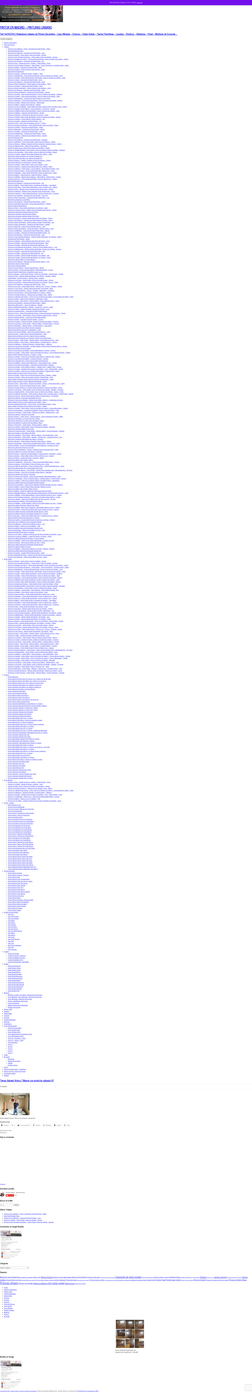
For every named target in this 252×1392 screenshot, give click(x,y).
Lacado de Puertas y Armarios (16, 956)
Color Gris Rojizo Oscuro (15, 931)
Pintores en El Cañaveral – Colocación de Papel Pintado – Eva (26, 61)
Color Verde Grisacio (14, 939)
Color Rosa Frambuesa (14, 945)
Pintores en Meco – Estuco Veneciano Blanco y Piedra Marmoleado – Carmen (30, 270)
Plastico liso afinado (26, 1283)
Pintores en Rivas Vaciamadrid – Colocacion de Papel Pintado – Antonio (29, 92)
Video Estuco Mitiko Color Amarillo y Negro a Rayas (23, 489)
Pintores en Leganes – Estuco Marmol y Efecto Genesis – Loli (26, 119)
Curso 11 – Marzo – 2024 (15, 1040)
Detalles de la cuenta (14, 1061)
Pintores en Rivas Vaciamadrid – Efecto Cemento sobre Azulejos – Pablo (29, 84)
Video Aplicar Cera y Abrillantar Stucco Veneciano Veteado (24, 522)
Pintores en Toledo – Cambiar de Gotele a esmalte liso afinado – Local (28, 309)
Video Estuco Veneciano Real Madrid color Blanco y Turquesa (25, 439)
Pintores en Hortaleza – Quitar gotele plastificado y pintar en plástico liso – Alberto (32, 187)
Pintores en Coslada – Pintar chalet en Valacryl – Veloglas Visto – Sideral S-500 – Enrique (34, 367)
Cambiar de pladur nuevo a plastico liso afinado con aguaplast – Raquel (29, 148)
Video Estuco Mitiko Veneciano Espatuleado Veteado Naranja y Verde (28, 512)
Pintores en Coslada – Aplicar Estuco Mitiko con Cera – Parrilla (26, 543)
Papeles (6, 964)
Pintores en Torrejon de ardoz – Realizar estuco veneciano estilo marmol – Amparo (32, 210)
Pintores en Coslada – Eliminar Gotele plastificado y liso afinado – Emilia (29, 257)
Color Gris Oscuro (13, 929)
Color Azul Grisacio (13, 916)
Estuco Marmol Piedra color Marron (18, 695)
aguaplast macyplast (27, 1277)
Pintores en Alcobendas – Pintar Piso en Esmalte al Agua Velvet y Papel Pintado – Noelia (34, 443)
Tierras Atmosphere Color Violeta (17, 850)
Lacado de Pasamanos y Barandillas (18, 962)
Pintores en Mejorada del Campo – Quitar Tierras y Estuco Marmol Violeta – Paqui (32, 404)
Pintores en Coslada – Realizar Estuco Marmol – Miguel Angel (26, 103)
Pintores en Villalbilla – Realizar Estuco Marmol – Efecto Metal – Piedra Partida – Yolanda (34, 177)
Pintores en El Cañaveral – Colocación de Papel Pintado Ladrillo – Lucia (28, 262)
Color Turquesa (12, 949)
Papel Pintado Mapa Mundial (16, 985)
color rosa (11, 943)
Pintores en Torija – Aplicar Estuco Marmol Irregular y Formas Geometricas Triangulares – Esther (36, 313)
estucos (51, 1280)
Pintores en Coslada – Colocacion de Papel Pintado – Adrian (25, 127)
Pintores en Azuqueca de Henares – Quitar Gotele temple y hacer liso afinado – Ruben (33, 125)
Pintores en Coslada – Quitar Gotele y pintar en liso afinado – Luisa (28, 164)
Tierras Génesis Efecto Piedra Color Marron (20, 865)
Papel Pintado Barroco (14, 972)
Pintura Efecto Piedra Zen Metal (17, 904)
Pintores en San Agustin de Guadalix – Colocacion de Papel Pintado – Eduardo (31, 365)
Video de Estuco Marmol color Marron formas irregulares (24, 328)
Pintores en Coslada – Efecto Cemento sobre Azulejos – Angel (26, 69)
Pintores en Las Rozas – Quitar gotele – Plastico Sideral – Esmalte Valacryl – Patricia (33, 324)
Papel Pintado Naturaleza (15, 978)
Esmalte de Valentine (186, 1277)
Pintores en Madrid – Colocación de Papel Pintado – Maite (25, 67)
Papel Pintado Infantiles (15, 989)
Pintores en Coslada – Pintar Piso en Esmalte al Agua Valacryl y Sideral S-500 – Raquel (33, 371)
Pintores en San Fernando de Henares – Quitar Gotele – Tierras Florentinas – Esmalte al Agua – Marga (38, 65)
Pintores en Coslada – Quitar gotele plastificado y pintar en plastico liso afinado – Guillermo (35, 94)
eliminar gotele (158, 1277)
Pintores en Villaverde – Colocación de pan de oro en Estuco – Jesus (28, 115)
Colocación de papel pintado (128, 1277)
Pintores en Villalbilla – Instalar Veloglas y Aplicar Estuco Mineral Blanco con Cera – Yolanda (35, 503)
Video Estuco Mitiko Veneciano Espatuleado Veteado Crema (25, 528)
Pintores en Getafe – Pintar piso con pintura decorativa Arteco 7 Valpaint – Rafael (32, 375)
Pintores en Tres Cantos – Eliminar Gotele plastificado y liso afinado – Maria (30, 288)
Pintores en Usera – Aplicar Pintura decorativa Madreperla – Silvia (27, 334)
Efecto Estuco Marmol (147, 1277)
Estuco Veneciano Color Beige (16, 766)
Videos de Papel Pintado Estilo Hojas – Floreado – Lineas (25, 355)
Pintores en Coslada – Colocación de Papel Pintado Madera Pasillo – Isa (29, 233)
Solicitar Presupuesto (10, 43)
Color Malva (11, 933)
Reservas (6, 1022)
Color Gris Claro (12, 927)
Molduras (6, 993)
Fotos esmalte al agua (110, 1280)
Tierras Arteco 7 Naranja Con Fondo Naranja (20, 836)
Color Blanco (11, 923)
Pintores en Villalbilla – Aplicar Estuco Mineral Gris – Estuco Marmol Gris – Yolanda (32, 363)
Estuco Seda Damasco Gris (16, 768)
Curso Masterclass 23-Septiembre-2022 (20, 1034)
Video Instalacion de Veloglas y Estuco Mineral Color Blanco (25, 501)
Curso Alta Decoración (10, 1026)
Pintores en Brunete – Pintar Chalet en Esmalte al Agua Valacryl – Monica (29, 441)
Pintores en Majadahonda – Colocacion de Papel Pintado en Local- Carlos (29, 98)
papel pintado (176, 1280)
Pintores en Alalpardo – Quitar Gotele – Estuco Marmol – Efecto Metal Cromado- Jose (33, 590)
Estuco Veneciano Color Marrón (17, 772)
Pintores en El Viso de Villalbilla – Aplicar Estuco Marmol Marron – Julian (29, 332)
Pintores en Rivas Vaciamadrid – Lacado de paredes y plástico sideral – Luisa (31, 229)
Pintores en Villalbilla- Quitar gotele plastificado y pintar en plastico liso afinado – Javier (34, 111)
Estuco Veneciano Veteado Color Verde (19, 737)
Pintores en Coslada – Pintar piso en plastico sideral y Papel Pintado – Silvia (30, 377)
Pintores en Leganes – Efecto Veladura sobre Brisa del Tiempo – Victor (29, 241)
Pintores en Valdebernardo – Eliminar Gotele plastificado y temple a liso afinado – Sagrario (34, 249)
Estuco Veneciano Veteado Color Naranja (20, 714)
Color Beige (11, 921)
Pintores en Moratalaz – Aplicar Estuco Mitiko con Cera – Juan (26, 530)
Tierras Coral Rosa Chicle (15, 817)
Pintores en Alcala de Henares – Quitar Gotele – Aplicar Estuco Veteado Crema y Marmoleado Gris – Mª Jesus (40, 470)
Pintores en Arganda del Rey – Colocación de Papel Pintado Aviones (27, 311)
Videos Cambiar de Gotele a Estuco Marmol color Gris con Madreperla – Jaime (30, 379)
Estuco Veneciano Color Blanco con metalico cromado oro (24, 685)
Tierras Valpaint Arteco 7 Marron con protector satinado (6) (27, 1080)
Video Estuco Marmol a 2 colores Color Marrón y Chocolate (25, 452)
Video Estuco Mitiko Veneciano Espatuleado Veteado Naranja (25, 545)
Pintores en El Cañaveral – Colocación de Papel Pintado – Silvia (26, 82)
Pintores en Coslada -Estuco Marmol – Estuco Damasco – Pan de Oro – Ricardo (31, 109)
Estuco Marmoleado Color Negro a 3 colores (21, 726)
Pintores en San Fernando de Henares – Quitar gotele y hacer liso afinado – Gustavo (33, 57)
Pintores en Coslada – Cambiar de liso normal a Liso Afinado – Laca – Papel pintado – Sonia (35, 795)
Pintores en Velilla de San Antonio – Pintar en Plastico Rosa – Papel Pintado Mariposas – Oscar (36, 466)
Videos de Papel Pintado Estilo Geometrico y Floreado (23, 518)
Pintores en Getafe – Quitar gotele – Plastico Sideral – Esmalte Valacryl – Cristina (32, 342)
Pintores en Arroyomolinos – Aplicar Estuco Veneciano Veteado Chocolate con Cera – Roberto (35, 485)
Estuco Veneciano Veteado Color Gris (19, 735)
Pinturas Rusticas (9, 871)
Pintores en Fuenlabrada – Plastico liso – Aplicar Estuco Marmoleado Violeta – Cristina (33, 462)
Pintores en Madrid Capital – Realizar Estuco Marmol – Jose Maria (27, 146)
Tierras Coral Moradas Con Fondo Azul (19, 826)
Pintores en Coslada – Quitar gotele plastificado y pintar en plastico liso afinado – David (34, 96)
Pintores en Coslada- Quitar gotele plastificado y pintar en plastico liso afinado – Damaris (34, 117)
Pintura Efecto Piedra (14, 898)
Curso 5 (10, 1053)
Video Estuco (70, 1283)
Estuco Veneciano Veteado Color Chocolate (20, 712)
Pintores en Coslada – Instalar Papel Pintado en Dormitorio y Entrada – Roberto (31, 520)
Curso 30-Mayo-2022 (14, 1032)
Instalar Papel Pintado (163, 1280)
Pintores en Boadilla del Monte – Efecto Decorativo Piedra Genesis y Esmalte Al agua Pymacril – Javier (38, 493)
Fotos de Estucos (9, 45)
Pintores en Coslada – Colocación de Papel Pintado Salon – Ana (26, 251)
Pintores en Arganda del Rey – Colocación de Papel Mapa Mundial (27, 317)
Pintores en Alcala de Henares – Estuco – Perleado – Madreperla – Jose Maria (31, 290)
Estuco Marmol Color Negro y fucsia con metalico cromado (25, 720)
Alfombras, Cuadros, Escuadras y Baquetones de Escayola (25, 995)
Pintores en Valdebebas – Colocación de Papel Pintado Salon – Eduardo (29, 231)
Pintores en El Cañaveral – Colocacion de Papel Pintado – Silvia (26, 90)
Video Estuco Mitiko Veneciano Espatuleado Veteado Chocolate (26, 483)
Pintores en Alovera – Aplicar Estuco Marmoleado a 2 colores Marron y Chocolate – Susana (34, 454)
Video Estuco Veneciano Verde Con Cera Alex (21, 447)
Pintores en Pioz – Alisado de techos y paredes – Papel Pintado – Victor (29, 63)
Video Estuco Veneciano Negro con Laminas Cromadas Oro (25, 158)
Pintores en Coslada (211, 1280)
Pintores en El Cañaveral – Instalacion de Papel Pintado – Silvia (26, 284)
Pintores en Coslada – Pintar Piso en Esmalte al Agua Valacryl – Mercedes (30, 472)
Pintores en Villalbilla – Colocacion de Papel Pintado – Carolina (26, 113)
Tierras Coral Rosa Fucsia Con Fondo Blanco (21, 821)
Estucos (6, 675)
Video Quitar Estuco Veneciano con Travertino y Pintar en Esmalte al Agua (29, 338)
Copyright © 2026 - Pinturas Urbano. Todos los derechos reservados (18, 1391)
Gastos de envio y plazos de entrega (14, 1071)
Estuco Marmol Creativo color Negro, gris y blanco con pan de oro (27, 681)
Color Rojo (11, 941)
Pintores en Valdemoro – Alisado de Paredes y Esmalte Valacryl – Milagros (30, 344)
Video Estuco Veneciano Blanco (17, 266)
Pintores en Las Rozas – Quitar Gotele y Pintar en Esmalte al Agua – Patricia (30, 280)
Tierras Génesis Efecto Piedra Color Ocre (20, 859)
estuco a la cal (210, 1277)
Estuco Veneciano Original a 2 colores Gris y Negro (23, 710)
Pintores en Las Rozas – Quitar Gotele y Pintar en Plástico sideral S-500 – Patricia (32, 315)
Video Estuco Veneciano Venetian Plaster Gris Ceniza (23, 216)
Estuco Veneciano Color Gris (16, 764)
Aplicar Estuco (47, 1277)
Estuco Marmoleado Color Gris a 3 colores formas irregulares (26, 724)
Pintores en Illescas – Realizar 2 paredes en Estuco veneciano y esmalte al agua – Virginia (34, 144)
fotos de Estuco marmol (83, 1280)
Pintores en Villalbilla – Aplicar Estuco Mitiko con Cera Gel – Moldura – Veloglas (31, 549)
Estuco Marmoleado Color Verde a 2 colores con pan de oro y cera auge (29, 747)
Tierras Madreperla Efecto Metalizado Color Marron (23, 869)
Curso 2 (10, 1047)
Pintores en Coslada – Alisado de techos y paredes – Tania (25, 74)
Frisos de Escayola (13, 1003)
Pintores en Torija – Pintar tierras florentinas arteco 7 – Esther (27, 123)
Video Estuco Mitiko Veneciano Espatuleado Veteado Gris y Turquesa (28, 514)
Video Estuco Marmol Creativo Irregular (19, 348)
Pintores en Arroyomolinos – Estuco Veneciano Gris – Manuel (26, 268)
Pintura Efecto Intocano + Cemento (18, 875)
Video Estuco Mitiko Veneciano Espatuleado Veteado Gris (24, 551)
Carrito (6, 1067)
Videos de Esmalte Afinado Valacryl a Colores (21, 532)
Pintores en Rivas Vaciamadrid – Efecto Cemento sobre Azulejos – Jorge (29, 88)
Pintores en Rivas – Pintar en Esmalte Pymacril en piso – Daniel (27, 386)
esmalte (166, 1277)
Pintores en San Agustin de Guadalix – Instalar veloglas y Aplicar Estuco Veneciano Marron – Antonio (37, 346)
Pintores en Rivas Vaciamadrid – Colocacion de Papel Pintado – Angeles (29, 224)
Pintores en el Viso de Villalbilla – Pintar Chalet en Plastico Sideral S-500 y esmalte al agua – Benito (37, 107)
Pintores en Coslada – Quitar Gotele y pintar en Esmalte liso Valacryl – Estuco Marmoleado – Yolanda (38, 408)
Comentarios (7, 1024)
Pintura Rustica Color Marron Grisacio (19, 892)
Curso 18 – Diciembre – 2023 (16, 1038)
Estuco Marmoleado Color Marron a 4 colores (21, 757)
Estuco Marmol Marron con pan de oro (19, 755)
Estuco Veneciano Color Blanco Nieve (18, 761)
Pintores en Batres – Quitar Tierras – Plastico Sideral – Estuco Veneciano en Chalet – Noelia (35, 417)
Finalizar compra (13, 1065)
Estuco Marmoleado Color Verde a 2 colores (20, 745)
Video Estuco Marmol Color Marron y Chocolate (21, 474)
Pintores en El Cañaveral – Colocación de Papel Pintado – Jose (26, 53)
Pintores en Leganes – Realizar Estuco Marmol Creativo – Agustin (27, 136)
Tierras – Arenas (9, 803)
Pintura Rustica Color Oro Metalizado (18, 879)
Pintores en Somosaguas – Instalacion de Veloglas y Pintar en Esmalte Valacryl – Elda (33, 410)
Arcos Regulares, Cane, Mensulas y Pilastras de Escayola (25, 997)
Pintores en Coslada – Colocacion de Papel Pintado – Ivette (25, 131)
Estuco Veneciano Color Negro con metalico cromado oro (24, 687)
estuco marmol (220, 1277)
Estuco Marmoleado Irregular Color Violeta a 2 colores (23, 739)
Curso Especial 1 (13, 1042)
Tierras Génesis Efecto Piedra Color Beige (20, 857)
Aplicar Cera (37, 1277)
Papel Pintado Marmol (14, 966)
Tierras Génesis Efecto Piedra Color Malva (20, 863)
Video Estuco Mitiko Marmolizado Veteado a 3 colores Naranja (26, 538)
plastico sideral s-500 (42, 1283)
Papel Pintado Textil (13, 991)
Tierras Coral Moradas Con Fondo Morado (20, 830)
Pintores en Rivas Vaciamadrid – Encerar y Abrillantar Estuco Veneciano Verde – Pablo (33, 450)
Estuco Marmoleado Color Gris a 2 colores (20, 718)
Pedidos (10, 1063)
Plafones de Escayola (14, 1007)
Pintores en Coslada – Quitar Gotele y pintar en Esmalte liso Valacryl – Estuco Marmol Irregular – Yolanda (39, 352)
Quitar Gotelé (8, 559)
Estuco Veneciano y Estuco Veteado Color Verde (22, 774)
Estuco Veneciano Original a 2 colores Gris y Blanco (23, 708)
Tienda (6, 1055)
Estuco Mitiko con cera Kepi (29, 1280)
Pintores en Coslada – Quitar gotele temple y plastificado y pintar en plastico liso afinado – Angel (36, 78)
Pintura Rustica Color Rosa (16, 896)
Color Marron (11, 935)
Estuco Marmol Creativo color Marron (19, 697)
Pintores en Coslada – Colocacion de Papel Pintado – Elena (25, 86)
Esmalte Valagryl (196, 1277)
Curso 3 (10, 1049)
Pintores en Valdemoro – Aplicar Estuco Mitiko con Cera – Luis (26, 524)
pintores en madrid (222, 1280)
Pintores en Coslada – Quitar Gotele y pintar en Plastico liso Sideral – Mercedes (31, 427)
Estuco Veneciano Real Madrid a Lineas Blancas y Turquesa (25, 704)
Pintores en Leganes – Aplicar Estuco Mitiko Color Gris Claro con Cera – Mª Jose (32, 499)
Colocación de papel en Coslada (107, 1277)
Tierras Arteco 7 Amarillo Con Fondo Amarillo (21, 813)
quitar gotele (58, 1283)
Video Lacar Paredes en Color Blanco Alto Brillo (21, 433)
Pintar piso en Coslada (187, 1280)
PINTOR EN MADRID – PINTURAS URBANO (26, 27)
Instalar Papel (150, 1280)
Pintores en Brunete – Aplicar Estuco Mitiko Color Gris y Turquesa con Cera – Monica (33, 516)
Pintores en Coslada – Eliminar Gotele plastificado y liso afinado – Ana (28, 255)
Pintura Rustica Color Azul (15, 887)
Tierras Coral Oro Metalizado (16, 807)
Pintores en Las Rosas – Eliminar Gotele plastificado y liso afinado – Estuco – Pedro (33, 282)
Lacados (6, 952)
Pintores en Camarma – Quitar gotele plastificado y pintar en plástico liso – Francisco (33, 193)
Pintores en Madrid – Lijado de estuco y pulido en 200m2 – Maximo (27, 175)
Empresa (6, 1300)
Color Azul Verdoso (13, 918)
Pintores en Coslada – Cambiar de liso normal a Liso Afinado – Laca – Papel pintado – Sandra (35, 369)
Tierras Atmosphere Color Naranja (18, 854)
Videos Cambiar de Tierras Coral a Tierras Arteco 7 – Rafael (25, 373)
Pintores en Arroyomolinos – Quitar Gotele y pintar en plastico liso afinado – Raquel (32, 152)
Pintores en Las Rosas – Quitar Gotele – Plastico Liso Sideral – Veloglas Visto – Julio (33, 412)
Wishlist (6, 1075)
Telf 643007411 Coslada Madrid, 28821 (88, 1391)
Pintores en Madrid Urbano (238, 1280)
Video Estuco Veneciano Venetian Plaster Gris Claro (23, 212)
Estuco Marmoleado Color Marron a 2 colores (21, 749)
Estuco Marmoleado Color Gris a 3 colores (20, 728)
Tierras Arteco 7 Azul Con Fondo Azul (18, 815)
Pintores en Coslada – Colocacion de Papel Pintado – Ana (24, 121)
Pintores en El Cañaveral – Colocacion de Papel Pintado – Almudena (27, 140)
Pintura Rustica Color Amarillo (16, 885)
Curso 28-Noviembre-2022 (15, 1036)
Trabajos (6, 47)
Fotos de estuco (71, 1280)
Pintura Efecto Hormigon (15, 908)
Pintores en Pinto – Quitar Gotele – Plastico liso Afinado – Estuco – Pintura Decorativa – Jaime (36, 383)
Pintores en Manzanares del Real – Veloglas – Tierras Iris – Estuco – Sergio (30, 307)
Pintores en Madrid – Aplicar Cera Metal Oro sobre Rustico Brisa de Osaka (29, 491)
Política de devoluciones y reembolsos (15, 1069)
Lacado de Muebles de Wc (15, 960)
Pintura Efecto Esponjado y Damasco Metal (20, 900)
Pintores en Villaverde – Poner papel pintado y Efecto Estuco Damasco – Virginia (31, 142)
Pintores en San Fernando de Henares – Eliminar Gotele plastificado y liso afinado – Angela (34, 237)
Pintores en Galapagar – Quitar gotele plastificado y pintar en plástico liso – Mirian (32, 173)
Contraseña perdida (9, 1073)
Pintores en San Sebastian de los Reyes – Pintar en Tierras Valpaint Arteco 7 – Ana (32, 247)
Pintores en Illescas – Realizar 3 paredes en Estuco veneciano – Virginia (29, 160)
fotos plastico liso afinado (122, 1280)
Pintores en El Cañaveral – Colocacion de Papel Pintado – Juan (26, 235)
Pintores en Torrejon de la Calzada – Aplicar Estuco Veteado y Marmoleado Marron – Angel (34, 476)
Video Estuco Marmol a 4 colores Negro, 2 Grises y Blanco (25, 162)
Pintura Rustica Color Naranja (16, 894)
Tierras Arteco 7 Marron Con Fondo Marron (20, 842)
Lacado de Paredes (13, 954)
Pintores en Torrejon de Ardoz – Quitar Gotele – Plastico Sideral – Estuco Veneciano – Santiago (36, 431)
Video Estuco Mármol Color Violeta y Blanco (20, 460)
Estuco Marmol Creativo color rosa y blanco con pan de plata (25, 683)
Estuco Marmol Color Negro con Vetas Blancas (21, 689)
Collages (6, 1011)
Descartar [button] (140, 3)
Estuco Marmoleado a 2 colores (234, 1277)
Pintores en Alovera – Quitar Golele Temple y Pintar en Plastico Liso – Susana (31, 456)
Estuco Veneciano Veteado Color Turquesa (20, 778)
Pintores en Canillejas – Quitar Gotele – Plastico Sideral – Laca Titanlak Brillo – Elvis (33, 435)
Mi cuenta (7, 1057)
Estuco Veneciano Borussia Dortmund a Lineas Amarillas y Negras (27, 706)
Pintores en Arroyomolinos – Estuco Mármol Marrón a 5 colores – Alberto (29, 293)
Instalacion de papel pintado (138, 1280)
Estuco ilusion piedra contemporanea (19, 702)
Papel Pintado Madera (14, 980)
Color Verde (11, 937)
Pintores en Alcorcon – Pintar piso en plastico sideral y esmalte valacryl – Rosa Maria (33, 396)
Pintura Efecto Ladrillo (14, 910)
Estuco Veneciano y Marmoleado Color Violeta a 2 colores (24, 743)
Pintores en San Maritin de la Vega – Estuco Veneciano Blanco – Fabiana (29, 204)
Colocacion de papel (93, 1277)
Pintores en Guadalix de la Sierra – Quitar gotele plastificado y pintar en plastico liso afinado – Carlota (38, 59)
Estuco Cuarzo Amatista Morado (17, 693)
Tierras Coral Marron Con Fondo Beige (19, 838)
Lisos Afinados (8, 780)
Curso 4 (10, 1051)
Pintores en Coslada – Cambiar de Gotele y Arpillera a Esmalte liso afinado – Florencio (33, 321)
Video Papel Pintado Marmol (16, 72)
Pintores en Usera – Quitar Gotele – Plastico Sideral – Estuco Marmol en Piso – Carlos (33, 301)
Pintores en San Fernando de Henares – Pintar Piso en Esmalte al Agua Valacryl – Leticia (34, 497)
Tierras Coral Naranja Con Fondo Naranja (19, 832)
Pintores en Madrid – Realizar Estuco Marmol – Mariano (24, 105)
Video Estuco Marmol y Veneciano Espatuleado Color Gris (24, 398)
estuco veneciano (60, 1280)
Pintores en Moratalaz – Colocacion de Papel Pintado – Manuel (26, 129)
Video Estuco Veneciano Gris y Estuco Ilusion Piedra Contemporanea (28, 361)
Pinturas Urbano (9, 1283)
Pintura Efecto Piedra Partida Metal (18, 902)
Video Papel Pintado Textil (15, 138)
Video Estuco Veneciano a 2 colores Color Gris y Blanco (24, 419)
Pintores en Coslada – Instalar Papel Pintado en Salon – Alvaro (26, 553)
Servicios (6, 1018)
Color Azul (11, 914)
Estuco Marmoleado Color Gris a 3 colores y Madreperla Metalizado (27, 730)
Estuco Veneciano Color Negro (16, 691)
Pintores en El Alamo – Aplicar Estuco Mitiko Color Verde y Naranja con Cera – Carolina (33, 509)
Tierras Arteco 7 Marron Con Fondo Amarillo (20, 844)
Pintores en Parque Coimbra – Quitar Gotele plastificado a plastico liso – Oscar (31, 171)
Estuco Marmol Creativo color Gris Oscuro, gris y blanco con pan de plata (29, 679)
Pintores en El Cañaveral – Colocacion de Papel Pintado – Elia (26, 183)
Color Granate (12, 925)
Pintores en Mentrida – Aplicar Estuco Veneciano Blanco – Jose (26, 226)
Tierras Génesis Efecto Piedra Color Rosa (20, 861)
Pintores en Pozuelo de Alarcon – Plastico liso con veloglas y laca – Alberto (30, 295)
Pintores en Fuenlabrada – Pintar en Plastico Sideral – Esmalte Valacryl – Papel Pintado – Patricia (37, 478)
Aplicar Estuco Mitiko (79, 1277)
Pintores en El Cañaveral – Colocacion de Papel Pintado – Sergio (27, 202)
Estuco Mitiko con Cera (13, 1280)
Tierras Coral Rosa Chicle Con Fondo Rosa (20, 819)
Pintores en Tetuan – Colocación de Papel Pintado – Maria (25, 80)
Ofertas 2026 (8, 1009)
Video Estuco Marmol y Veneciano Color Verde (21, 414)
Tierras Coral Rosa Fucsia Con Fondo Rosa (20, 823)
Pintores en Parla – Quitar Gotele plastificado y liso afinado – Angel (28, 208)
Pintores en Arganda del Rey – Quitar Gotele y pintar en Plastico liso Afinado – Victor (33, 652)
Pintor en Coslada (199, 1280)
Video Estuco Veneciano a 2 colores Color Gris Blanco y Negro (26, 421)
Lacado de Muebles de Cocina (16, 958)
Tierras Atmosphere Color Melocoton (18, 852)
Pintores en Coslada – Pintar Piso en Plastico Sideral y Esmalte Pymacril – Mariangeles (34, 481)
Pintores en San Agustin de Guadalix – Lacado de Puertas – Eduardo (28, 359)
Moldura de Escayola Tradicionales (18, 1005)
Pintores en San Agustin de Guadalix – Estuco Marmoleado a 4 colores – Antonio (31, 350)
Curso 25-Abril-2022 (14, 1030)
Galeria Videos (8, 1013)
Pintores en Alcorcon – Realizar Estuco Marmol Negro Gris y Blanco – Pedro (30, 167)
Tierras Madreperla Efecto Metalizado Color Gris (22, 867)
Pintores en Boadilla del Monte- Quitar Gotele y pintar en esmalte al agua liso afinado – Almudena (36, 150)
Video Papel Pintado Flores (15, 51)
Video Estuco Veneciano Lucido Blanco (19, 200)
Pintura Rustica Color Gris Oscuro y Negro (20, 881)
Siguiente (2, 1184)
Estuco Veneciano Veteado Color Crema (19, 770)
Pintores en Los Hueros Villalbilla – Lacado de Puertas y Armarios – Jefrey (30, 536)
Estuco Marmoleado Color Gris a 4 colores (20, 753)
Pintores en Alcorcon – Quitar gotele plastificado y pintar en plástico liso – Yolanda (32, 179)
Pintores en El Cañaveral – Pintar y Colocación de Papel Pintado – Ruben (29, 49)
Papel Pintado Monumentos (16, 983)
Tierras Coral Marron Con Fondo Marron (19, 840)
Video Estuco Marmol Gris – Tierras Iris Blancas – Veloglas (25, 305)
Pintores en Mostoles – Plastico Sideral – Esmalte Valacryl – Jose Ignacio (30, 326)
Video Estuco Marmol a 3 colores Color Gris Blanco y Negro (25, 423)
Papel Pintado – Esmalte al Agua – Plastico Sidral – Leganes (26, 278)
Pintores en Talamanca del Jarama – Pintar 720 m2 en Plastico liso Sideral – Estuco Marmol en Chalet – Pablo (40, 297)
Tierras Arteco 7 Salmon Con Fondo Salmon (20, 846)
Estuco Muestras (13, 677)
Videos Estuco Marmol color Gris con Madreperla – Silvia (24, 330)
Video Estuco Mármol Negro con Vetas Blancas (21, 260)
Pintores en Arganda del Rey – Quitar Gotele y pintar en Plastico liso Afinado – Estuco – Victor (36, 392)
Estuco (203, 1277)
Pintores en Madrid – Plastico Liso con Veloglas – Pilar (24, 526)
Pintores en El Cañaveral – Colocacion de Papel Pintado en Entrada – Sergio (30, 220)
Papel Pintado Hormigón (15, 974)
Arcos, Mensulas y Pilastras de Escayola (20, 999)
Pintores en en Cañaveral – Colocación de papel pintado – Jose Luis (28, 195)
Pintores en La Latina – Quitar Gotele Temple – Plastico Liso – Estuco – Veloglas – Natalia (35, 286)
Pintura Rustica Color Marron (16, 890)
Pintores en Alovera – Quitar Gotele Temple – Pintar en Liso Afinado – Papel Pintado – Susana (35, 274)
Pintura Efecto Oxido (14, 877)
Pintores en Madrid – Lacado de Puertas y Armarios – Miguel (26, 458)
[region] (126, 1336)
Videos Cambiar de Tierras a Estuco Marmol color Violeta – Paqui (27, 402)
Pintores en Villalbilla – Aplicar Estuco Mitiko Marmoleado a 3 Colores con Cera (31, 540)
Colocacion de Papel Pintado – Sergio (19, 239)
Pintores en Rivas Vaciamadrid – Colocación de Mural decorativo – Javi (28, 198)
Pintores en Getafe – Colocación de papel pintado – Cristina (25, 319)
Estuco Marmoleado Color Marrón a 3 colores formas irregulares (27, 751)
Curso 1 (10, 1044)
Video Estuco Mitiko (80, 1283)
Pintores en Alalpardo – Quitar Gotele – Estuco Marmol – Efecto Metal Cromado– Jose (33, 169)
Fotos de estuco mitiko (96, 1280)
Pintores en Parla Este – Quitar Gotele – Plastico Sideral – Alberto (27, 425)
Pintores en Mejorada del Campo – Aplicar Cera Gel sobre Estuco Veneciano (30, 555)
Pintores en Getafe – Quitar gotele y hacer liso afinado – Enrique (27, 55)
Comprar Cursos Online (14, 1028)
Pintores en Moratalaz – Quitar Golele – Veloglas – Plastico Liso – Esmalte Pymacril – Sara (35, 437)
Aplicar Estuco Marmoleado (62, 1277)
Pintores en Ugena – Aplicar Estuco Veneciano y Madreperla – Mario (28, 299)
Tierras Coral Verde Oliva (15, 811)
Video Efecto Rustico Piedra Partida (18, 264)
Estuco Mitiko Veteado (43, 1280)
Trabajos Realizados (10, 1020)
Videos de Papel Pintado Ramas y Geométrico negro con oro (25, 272)
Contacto (6, 1016)
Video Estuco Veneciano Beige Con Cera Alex (21, 429)
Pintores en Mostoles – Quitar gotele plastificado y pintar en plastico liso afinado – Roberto (35, 100)
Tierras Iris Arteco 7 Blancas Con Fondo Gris (21, 809)
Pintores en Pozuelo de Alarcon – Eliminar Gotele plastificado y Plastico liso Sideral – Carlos (35, 388)
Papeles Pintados (9, 1310)
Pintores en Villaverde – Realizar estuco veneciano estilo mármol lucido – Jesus (31, 191)
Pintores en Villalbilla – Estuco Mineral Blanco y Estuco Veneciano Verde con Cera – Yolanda (35, 495)
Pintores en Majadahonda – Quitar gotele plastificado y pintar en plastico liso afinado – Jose (35, 76)
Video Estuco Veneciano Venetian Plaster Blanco (22, 214)
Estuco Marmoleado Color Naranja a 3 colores (21, 741)
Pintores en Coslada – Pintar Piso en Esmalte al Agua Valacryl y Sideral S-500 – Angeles (34, 357)
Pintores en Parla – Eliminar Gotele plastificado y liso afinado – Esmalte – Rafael (32, 276)
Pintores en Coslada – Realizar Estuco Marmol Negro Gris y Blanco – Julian (30, 154)
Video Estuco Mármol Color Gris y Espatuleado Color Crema (25, 468)
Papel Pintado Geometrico (15, 987)
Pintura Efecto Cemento (15, 873)
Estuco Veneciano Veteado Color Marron (19, 716)
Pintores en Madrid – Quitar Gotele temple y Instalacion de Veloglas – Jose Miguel (32, 185)
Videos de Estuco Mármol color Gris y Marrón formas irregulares (27, 336)
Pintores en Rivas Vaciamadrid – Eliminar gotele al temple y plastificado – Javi (31, 222)
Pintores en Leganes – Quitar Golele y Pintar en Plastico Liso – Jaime (28, 464)
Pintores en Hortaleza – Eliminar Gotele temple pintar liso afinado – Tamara (30, 218)
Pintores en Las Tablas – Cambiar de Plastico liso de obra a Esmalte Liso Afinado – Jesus (34, 534)
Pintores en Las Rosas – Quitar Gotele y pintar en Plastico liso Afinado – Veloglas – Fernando (35, 390)
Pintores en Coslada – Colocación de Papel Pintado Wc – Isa (25, 253)
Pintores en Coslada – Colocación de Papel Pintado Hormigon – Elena (28, 243)
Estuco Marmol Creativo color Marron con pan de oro (23, 700)
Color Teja (11, 947)
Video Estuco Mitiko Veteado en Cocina (19, 547)
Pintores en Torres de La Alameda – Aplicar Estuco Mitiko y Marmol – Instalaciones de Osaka (35, 400)
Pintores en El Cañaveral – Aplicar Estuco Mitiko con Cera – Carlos (27, 557)
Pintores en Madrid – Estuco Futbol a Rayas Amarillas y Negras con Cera (29, 487)
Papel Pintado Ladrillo (14, 970)
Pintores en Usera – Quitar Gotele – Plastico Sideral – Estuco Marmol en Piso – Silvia (33, 340)
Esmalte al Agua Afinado (11, 912)
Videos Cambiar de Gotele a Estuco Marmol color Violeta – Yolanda (27, 406)
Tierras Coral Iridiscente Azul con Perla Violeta (21, 848)
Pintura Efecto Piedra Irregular (17, 906)
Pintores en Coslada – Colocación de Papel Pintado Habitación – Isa (28, 245)
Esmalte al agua (174, 1277)
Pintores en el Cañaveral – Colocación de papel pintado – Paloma (27, 303)
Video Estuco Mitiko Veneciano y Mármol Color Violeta (23, 505)
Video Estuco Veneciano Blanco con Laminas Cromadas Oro (25, 156)
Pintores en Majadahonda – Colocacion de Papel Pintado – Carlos (27, 134)
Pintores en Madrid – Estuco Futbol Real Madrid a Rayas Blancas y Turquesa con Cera (33, 445)
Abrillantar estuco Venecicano (10, 1277)
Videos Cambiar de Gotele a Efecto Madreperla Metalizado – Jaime (27, 381)
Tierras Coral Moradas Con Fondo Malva (19, 828)
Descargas (11, 1059)
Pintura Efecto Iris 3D (14, 805)
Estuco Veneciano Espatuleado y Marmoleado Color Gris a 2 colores (27, 733)
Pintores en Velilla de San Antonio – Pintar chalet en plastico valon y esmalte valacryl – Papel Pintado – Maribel (40, 394)
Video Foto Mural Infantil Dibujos (17, 206)
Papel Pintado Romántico (15, 976)
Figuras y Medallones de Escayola (18, 1001)
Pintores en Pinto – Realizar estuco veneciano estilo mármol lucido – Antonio (30, 189)
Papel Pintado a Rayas (14, 968)
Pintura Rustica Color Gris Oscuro (18, 883)
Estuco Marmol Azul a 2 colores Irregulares (20, 722)
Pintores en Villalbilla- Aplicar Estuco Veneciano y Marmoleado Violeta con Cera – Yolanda (34, 507)
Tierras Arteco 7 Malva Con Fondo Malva (19, 834)
